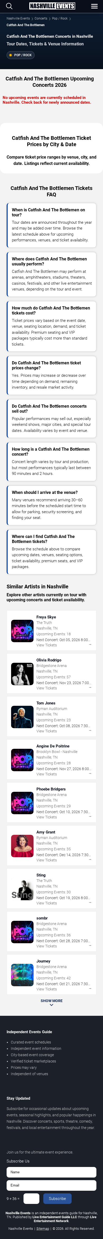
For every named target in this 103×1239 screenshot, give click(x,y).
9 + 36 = (13, 1199)
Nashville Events (18, 18)
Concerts (41, 18)
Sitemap (42, 1229)
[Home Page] (52, 6)
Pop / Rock (60, 18)
